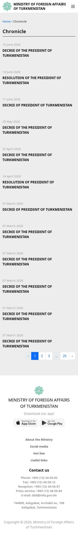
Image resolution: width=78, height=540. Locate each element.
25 (65, 356)
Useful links (39, 460)
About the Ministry (39, 440)
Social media (39, 446)
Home (6, 21)
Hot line (39, 453)
